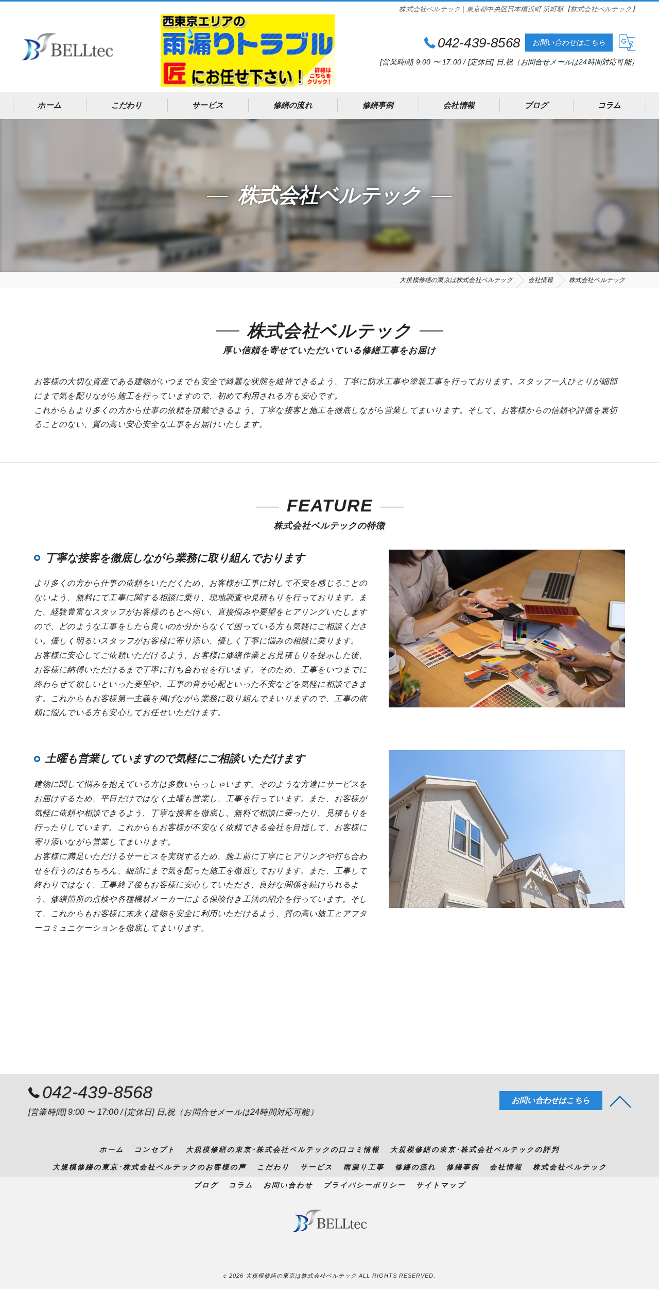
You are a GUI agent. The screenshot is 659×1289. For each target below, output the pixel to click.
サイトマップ (440, 1185)
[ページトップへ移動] (620, 1100)
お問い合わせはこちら (568, 42)
